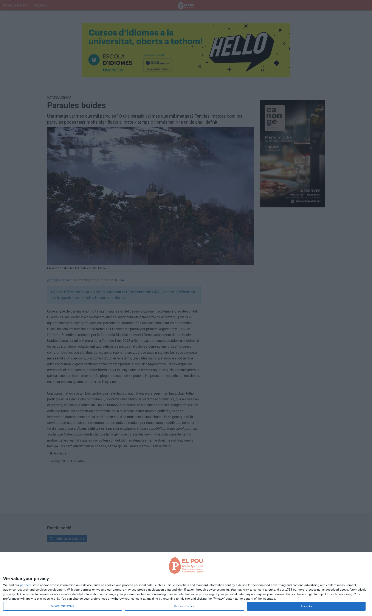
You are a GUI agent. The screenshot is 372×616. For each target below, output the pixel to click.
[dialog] (186, 584)
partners (25, 584)
